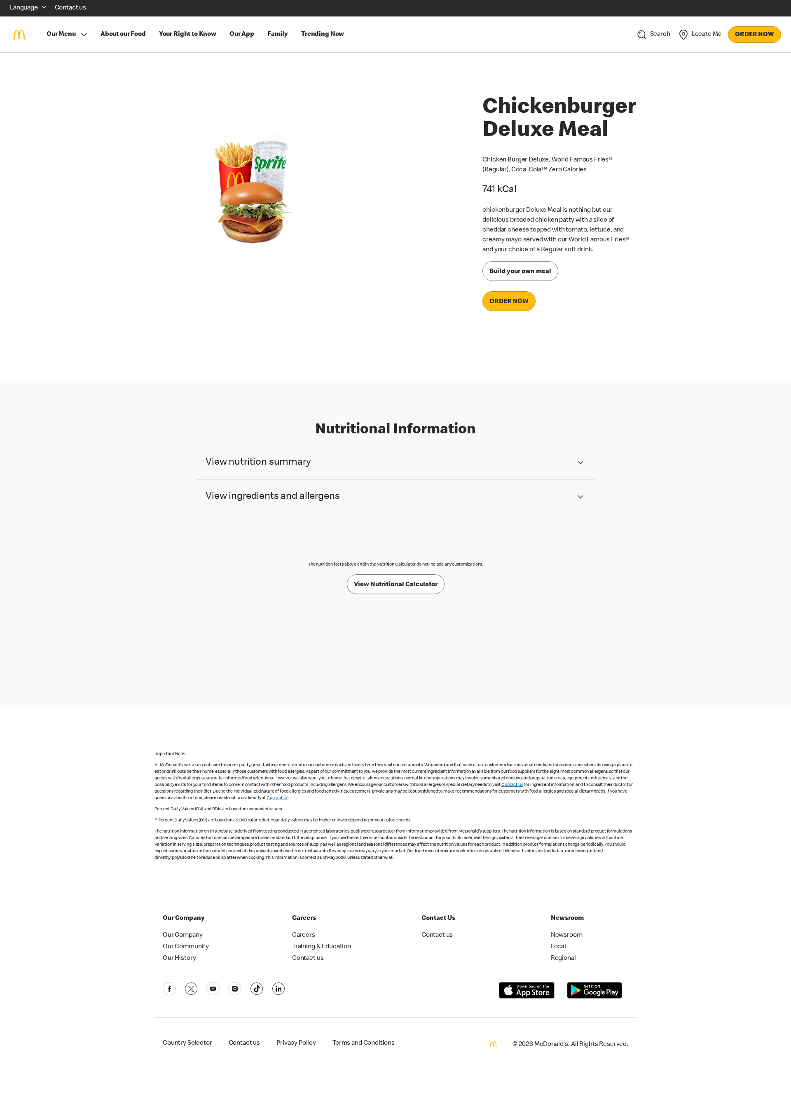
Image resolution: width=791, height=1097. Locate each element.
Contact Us (512, 785)
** (156, 820)
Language (24, 8)
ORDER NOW (754, 35)
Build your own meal (520, 272)
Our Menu (61, 34)
